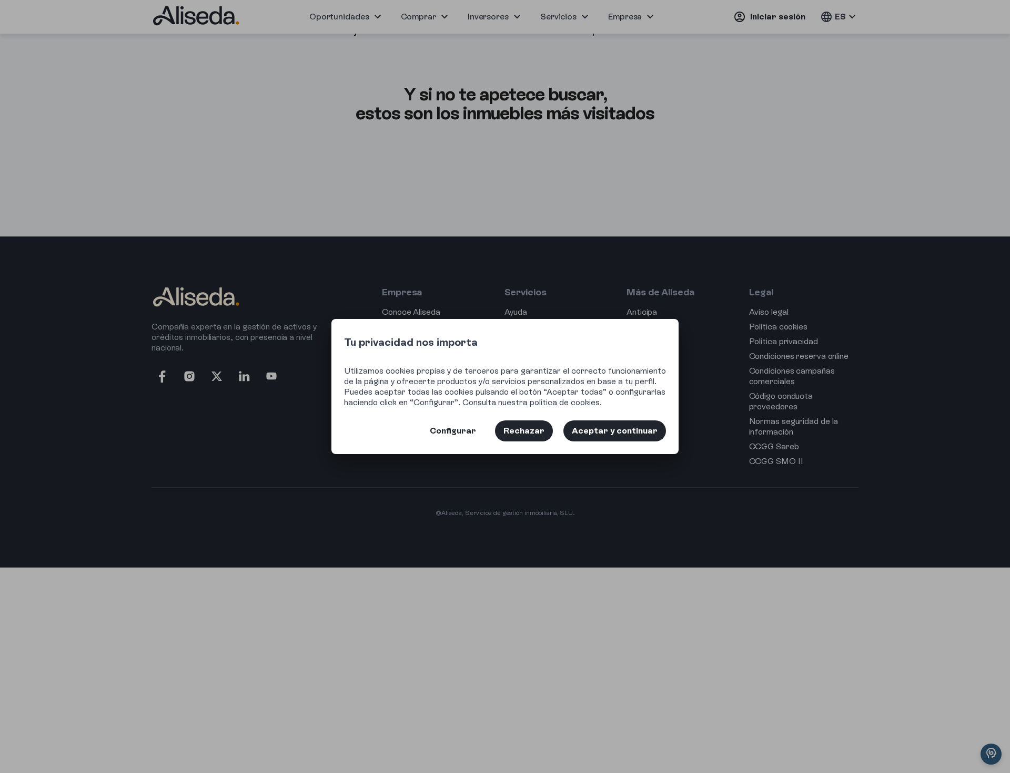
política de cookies (565, 402)
